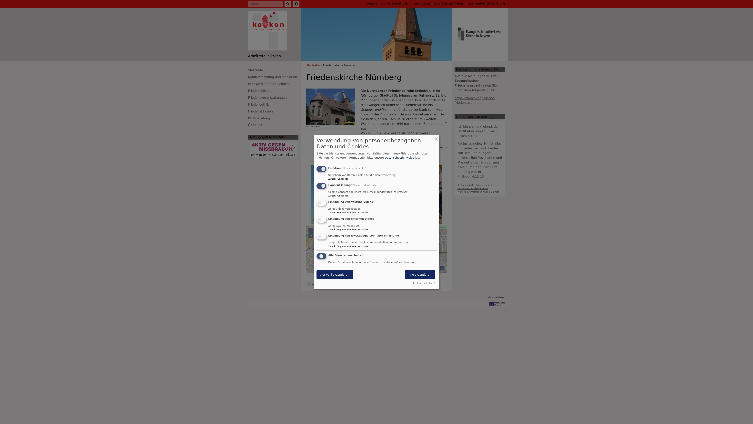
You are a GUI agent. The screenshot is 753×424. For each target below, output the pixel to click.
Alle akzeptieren (420, 274)
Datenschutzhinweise (399, 157)
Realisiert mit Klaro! (424, 283)
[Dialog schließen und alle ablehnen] (436, 137)
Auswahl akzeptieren (334, 274)
